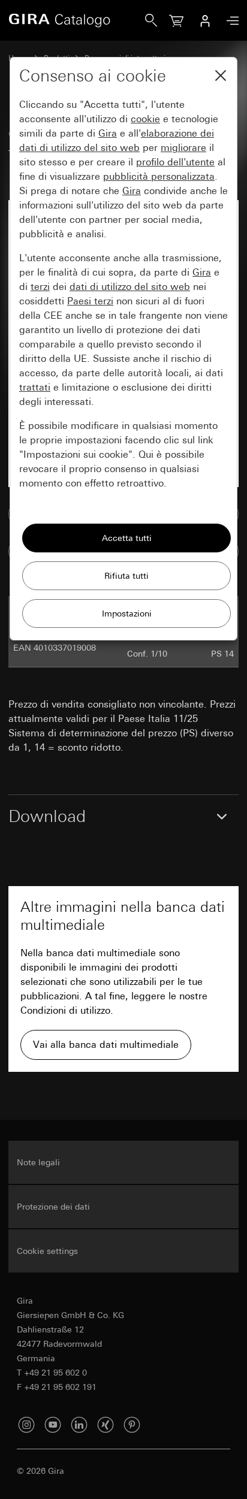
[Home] (76, 20)
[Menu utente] (205, 20)
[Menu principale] (230, 20)
